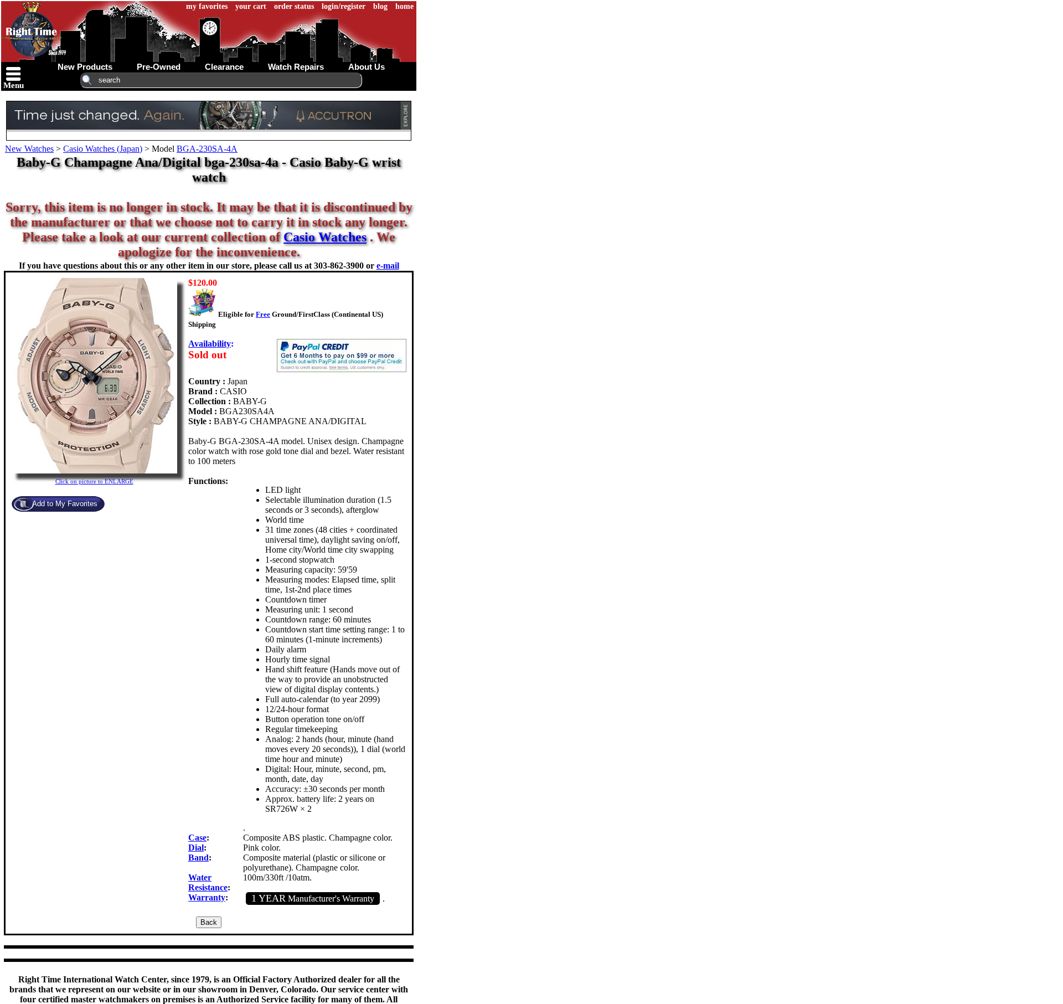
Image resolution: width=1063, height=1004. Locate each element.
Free (263, 314)
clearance (224, 66)
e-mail (387, 265)
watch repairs (296, 66)
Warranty (206, 897)
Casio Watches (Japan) (102, 148)
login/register (343, 6)
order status (294, 6)
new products (85, 66)
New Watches (29, 148)
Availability (209, 343)
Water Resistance (208, 882)
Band (198, 857)
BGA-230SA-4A (207, 148)
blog (380, 6)
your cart (250, 6)
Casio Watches (325, 237)
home (404, 6)
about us (366, 66)
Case (197, 837)
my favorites (207, 6)
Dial (196, 847)
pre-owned (158, 66)
